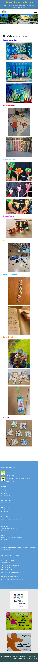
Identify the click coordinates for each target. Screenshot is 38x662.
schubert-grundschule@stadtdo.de (25, 5)
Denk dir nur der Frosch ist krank (11, 519)
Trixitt (3, 509)
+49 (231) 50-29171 (9, 5)
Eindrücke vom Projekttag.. (15, 36)
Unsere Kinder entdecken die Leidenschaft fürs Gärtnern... (18, 547)
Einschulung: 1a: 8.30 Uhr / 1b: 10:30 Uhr (18, 478)
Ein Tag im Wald (6, 500)
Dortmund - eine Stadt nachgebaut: (11, 538)
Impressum (22, 656)
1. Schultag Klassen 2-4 (13, 472)
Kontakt (15, 656)
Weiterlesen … (5, 495)
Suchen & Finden (6, 656)
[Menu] (35, 11)
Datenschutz (31, 656)
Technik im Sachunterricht (9, 528)
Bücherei (4, 493)
